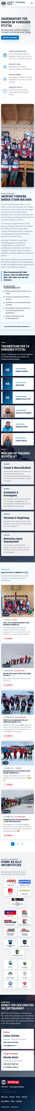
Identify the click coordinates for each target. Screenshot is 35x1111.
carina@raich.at (9, 1045)
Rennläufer (5, 1101)
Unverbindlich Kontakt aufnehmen (16, 326)
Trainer (12, 1097)
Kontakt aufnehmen (10, 37)
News (18, 1097)
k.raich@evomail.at (10, 1067)
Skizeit (24, 1097)
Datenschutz (5, 1107)
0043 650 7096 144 (10, 1064)
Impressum (14, 1107)
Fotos (13, 1101)
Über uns (4, 1097)
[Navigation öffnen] (32, 3)
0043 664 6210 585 (10, 1042)
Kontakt (19, 1101)
